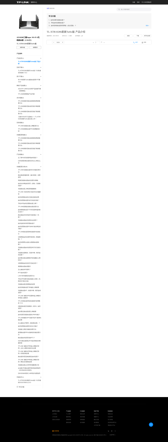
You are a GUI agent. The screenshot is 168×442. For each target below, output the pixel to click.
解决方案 (96, 419)
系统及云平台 (111, 425)
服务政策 (68, 422)
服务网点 (68, 416)
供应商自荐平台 (112, 422)
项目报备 (82, 416)
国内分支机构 (56, 419)
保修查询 (68, 419)
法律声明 (112, 435)
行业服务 (82, 411)
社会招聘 (110, 416)
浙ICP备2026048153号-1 (100, 435)
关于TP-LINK (56, 411)
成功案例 (96, 422)
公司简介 (54, 414)
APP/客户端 (97, 425)
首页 (48, 8)
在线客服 (56, 431)
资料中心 (96, 414)
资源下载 (96, 411)
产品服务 (68, 411)
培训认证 (110, 414)
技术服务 (82, 422)
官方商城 (110, 419)
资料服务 (82, 419)
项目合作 (82, 414)
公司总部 (54, 416)
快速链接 (110, 411)
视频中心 (96, 416)
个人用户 (68, 414)
